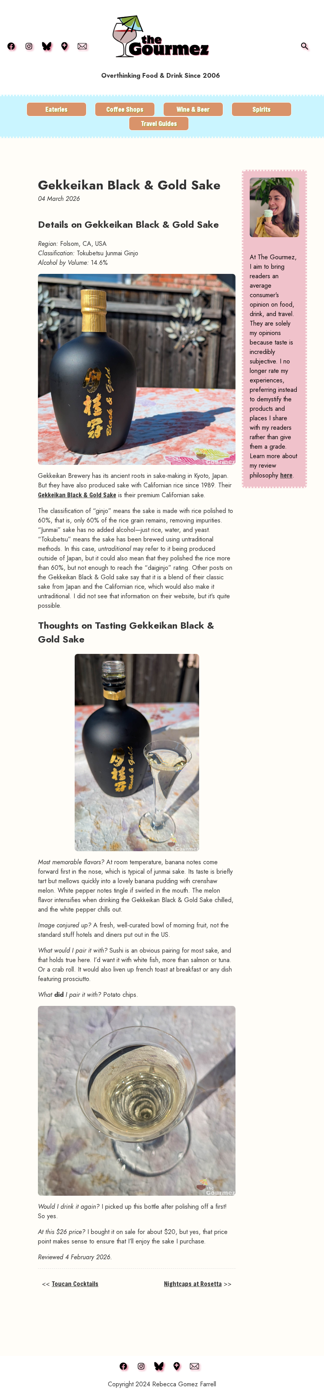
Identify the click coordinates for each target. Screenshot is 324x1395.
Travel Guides (159, 123)
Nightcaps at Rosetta (193, 1283)
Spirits (261, 109)
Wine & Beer (193, 109)
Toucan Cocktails (75, 1283)
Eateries (56, 109)
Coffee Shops (124, 109)
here (286, 475)
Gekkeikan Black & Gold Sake (77, 495)
